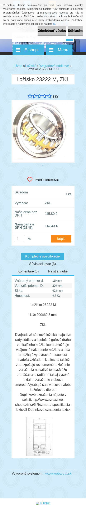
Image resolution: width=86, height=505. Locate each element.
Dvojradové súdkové (54, 66)
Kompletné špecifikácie (42, 256)
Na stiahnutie (58, 271)
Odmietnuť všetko (52, 30)
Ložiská (31, 66)
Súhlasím (75, 30)
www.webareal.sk (58, 473)
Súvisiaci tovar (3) (42, 264)
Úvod (18, 66)
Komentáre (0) (28, 271)
